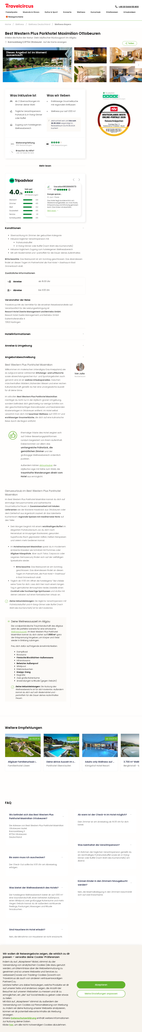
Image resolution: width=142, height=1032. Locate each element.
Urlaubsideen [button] (129, 12)
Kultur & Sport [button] (51, 12)
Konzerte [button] (67, 12)
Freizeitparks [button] (11, 12)
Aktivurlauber (46, 465)
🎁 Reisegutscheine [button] (14, 16)
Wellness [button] (81, 12)
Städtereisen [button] (112, 12)
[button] (11, 12)
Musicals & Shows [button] (31, 12)
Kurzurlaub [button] (96, 12)
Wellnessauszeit (19, 631)
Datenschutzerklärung (23, 1018)
